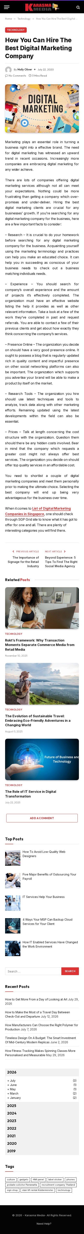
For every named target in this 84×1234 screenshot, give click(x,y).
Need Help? (44, 1223)
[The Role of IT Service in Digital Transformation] (42, 759)
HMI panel (38, 1179)
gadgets (23, 1179)
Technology (16, 30)
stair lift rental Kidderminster (37, 1190)
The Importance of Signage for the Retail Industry (23, 562)
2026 (11, 1072)
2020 (12, 1143)
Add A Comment (42, 818)
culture (11, 1179)
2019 (11, 1151)
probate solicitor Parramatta (22, 1185)
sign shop (12, 1190)
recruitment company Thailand (58, 1185)
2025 (11, 1105)
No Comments (17, 75)
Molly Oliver (25, 69)
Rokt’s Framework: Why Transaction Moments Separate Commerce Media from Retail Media (39, 645)
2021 (11, 1136)
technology (64, 1190)
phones (70, 1179)
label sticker (55, 1179)
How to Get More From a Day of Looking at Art (36, 999)
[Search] (78, 7)
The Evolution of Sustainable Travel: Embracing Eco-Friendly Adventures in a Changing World (38, 720)
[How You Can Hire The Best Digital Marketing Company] (42, 108)
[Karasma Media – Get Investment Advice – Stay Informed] (42, 7)
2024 (12, 1113)
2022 (11, 1128)
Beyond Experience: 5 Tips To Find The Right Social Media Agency (61, 562)
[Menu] (6, 7)
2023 (11, 1120)
